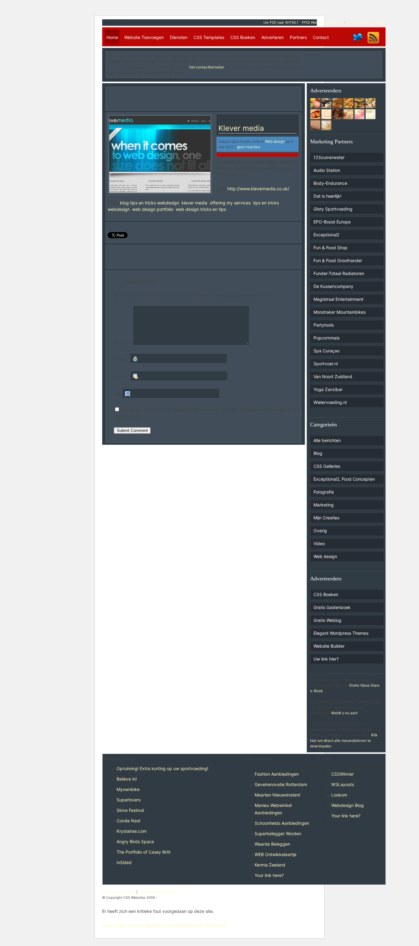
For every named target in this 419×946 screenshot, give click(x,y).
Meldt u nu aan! (344, 713)
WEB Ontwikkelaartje (275, 854)
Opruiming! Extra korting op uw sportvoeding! (162, 768)
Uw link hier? (326, 658)
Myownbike (128, 789)
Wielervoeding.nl (330, 402)
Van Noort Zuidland (332, 376)
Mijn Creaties (326, 517)
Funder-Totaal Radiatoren (338, 273)
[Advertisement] (344, 62)
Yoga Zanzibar (328, 389)
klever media (194, 202)
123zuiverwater (328, 157)
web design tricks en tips (201, 209)
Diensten (178, 37)
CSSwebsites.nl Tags (119, 892)
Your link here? (269, 875)
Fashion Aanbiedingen (277, 774)
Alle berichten (327, 440)
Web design (275, 141)
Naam (121, 359)
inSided (124, 862)
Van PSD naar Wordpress (366, 22)
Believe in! (127, 778)
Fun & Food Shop (330, 247)
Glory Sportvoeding (332, 208)
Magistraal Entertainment (338, 299)
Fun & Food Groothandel (337, 260)
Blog (317, 453)
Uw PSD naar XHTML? (280, 22)
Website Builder (328, 646)
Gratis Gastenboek (332, 607)
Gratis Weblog (327, 620)
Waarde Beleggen (272, 844)
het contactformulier (206, 67)
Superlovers (128, 799)
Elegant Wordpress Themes (340, 633)
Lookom (339, 794)
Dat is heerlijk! (327, 196)
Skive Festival (130, 810)
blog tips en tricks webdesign (149, 202)
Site (117, 394)
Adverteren (272, 37)
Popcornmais (326, 337)
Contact (321, 37)
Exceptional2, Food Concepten (344, 479)
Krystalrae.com (132, 831)
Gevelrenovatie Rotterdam (281, 784)
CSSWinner (342, 774)
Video (319, 543)
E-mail (121, 376)
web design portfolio (152, 209)
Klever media (241, 128)
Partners (298, 37)
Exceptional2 (326, 234)
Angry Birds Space (135, 841)
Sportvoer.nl (325, 363)
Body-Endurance (330, 183)
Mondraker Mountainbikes (339, 312)
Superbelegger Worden (278, 833)
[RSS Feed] (373, 43)
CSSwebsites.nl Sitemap (158, 892)
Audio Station (326, 170)
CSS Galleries (326, 466)
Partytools (323, 325)
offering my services (230, 202)
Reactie (123, 343)
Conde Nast (128, 820)
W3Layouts (342, 784)
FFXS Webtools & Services (322, 22)
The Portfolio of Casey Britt (144, 852)
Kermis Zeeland (270, 864)
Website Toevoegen (144, 37)
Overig (320, 530)
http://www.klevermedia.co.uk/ (258, 188)
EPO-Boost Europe (332, 221)
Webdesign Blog (347, 805)
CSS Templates (209, 37)
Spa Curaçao (326, 350)
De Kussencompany (333, 286)
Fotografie (323, 491)
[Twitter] (357, 43)
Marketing (323, 504)
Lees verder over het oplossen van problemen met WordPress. (164, 925)
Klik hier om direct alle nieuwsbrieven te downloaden (344, 740)
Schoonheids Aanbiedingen (282, 823)
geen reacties (248, 147)
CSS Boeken (242, 37)
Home (112, 37)
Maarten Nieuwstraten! (277, 794)
